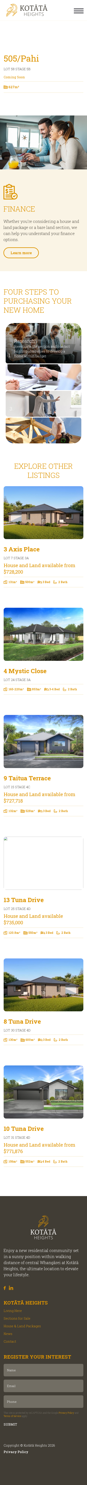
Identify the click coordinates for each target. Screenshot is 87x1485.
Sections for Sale (17, 1318)
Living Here (13, 1311)
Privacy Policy (66, 1412)
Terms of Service (12, 1416)
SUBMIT (10, 1424)
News (8, 1334)
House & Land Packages (22, 1326)
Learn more (21, 252)
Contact (10, 1341)
